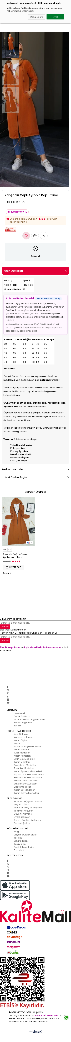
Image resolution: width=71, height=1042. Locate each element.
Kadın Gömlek (21, 749)
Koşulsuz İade (21, 804)
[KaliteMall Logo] (35, 911)
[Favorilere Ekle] (26, 235)
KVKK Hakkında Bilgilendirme (29, 719)
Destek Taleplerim (24, 847)
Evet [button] (55, 17)
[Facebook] (7, 687)
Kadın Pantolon (22, 755)
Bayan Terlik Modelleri (26, 780)
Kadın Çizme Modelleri (26, 793)
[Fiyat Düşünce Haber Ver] (44, 235)
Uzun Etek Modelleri (24, 758)
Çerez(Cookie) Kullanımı (27, 820)
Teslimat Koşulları (23, 810)
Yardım (18, 837)
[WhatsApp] (8, 696)
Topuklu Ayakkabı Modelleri (29, 774)
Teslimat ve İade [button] (12, 469)
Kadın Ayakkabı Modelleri (28, 771)
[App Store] (35, 885)
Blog (16, 831)
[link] (16, 202)
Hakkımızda (20, 713)
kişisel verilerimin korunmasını (42, 647)
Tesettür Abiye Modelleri (27, 746)
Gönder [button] (5, 626)
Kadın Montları (22, 762)
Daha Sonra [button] (36, 17)
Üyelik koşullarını (10, 647)
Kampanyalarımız (23, 737)
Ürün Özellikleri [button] (13, 271)
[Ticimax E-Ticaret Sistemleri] (35, 1032)
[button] (23, 202)
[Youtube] (8, 702)
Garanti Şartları (22, 823)
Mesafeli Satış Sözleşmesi (28, 807)
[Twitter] (8, 690)
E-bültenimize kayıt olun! (13, 618)
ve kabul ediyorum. (34, 649)
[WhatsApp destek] (66, 1016)
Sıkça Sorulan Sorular (25, 834)
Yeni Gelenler (21, 734)
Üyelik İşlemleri (22, 816)
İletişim (18, 725)
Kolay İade (20, 844)
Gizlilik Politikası (22, 716)
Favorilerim (20, 850)
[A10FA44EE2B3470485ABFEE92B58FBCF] (35, 983)
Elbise (17, 743)
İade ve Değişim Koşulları (28, 801)
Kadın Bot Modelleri (24, 789)
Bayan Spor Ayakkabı (25, 783)
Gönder (5, 640)
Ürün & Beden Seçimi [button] (14, 477)
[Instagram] (8, 693)
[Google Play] (35, 895)
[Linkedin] (8, 699)
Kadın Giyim (20, 740)
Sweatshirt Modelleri (25, 765)
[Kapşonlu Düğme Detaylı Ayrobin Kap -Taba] (18, 521)
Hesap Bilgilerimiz (23, 722)
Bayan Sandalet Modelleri (28, 777)
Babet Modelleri (23, 786)
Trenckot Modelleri (24, 768)
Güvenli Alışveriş (23, 813)
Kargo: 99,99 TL (19, 212)
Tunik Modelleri (22, 752)
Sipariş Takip (21, 840)
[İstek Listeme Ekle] (35, 235)
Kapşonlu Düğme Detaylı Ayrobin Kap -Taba (15, 556)
